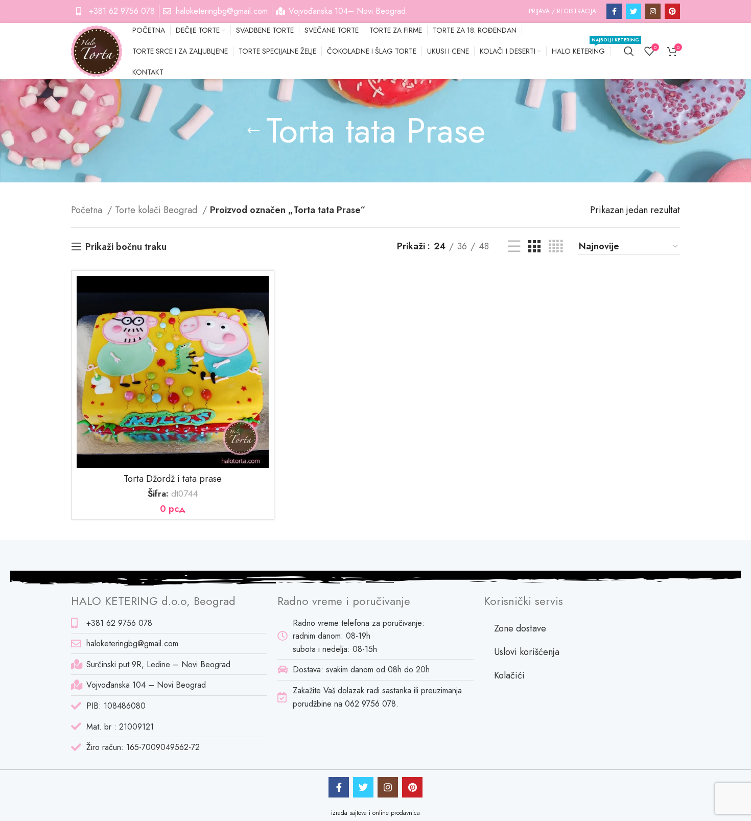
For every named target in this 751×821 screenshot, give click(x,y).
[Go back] (253, 131)
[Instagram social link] (653, 11)
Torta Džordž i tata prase (173, 478)
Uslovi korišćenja (526, 652)
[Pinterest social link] (672, 11)
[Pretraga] (629, 51)
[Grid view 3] (534, 246)
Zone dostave (520, 628)
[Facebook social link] (614, 11)
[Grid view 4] (555, 246)
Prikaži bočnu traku (126, 246)
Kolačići (509, 675)
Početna (88, 210)
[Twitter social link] (633, 11)
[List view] (514, 246)
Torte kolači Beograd (157, 210)
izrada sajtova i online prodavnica (375, 812)
